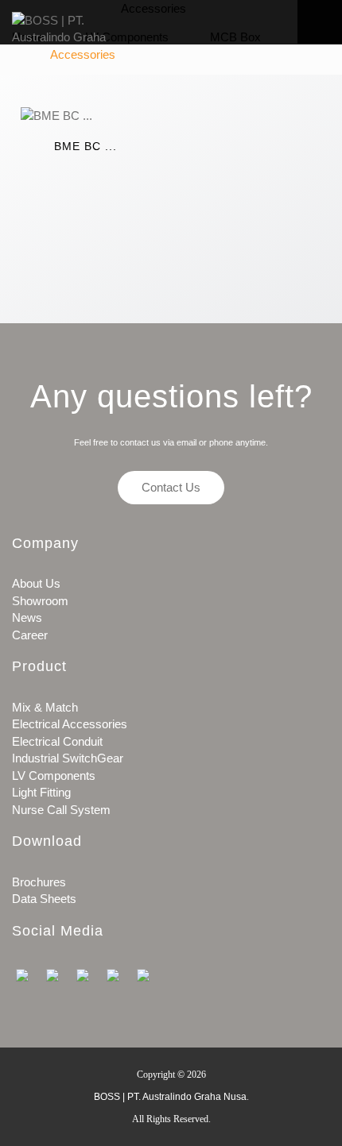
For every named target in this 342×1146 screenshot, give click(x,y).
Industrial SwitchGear (67, 758)
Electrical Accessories (69, 724)
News (27, 617)
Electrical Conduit (57, 741)
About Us (36, 583)
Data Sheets (44, 898)
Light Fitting (41, 792)
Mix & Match (45, 707)
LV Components (53, 775)
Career (30, 635)
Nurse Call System (61, 809)
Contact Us (171, 487)
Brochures (39, 882)
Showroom (40, 601)
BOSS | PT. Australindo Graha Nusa (170, 1096)
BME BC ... (85, 146)
